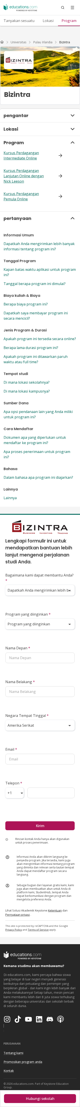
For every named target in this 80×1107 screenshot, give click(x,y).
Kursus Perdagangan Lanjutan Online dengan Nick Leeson (24, 176)
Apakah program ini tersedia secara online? (40, 338)
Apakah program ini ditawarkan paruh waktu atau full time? (36, 359)
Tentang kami (13, 1053)
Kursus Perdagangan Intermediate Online (21, 155)
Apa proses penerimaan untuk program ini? (37, 454)
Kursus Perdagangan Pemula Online (21, 196)
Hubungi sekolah (40, 1098)
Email (11, 749)
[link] (64, 42)
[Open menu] (72, 8)
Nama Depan (17, 648)
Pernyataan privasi (17, 915)
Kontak (9, 1071)
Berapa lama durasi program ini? (31, 347)
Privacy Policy (13, 929)
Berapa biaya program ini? (26, 304)
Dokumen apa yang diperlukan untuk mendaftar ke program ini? (35, 440)
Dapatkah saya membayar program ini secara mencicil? (36, 316)
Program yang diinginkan (28, 614)
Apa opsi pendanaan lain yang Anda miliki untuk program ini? (38, 414)
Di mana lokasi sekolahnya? (27, 382)
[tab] (19, 20)
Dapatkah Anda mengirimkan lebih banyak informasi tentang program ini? (39, 246)
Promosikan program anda (23, 1062)
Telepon (13, 783)
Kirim (40, 825)
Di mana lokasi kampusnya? (27, 391)
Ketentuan (55, 910)
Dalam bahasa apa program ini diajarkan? (38, 477)
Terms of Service (38, 929)
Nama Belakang (20, 681)
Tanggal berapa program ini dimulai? (35, 283)
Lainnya (10, 497)
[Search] (63, 8)
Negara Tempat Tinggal (27, 715)
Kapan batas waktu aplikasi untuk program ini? (40, 272)
